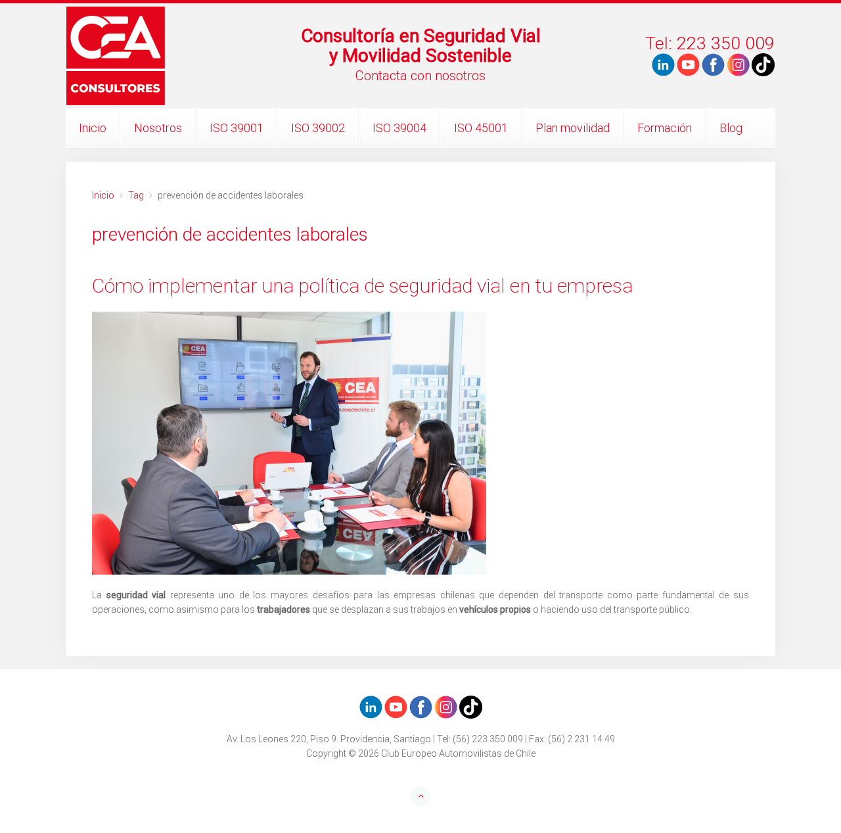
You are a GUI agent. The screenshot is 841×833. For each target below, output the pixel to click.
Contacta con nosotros (420, 75)
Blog (730, 128)
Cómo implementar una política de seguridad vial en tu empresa (362, 285)
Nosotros (158, 128)
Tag (136, 195)
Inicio (92, 128)
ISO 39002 (318, 128)
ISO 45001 (481, 128)
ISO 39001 (236, 128)
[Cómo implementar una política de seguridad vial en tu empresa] (420, 443)
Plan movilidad (572, 128)
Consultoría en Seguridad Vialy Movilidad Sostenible (421, 45)
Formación (664, 128)
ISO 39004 (399, 128)
